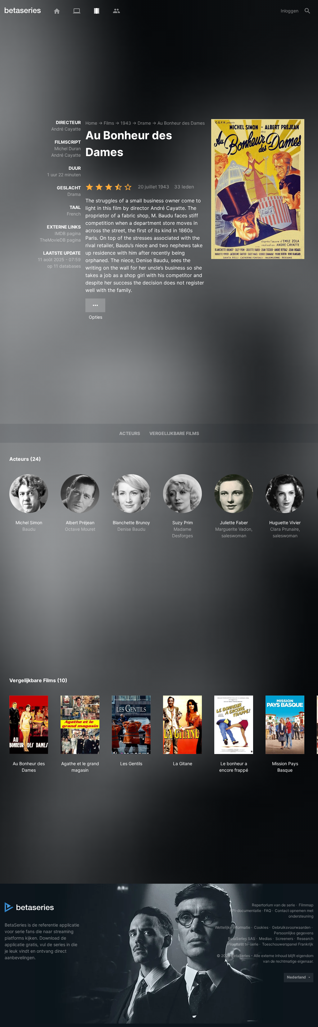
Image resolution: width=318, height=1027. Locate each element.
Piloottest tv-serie (242, 944)
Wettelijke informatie (232, 927)
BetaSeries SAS (241, 938)
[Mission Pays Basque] (285, 725)
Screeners (284, 938)
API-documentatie (245, 910)
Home (91, 123)
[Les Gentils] (131, 725)
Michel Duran (67, 148)
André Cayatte (66, 129)
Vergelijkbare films (174, 433)
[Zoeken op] (307, 11)
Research (305, 938)
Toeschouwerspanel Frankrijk (287, 944)
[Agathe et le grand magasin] (80, 725)
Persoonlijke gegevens (293, 933)
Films (109, 123)
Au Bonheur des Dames (181, 123)
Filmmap (306, 905)
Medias (265, 938)
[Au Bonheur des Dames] (28, 725)
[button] (28, 516)
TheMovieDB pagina (60, 240)
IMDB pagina (68, 233)
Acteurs (129, 433)
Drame (144, 123)
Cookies (261, 927)
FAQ (267, 910)
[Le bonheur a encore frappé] (233, 725)
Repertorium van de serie (273, 905)
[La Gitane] (182, 725)
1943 (125, 123)
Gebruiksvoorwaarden (291, 927)
